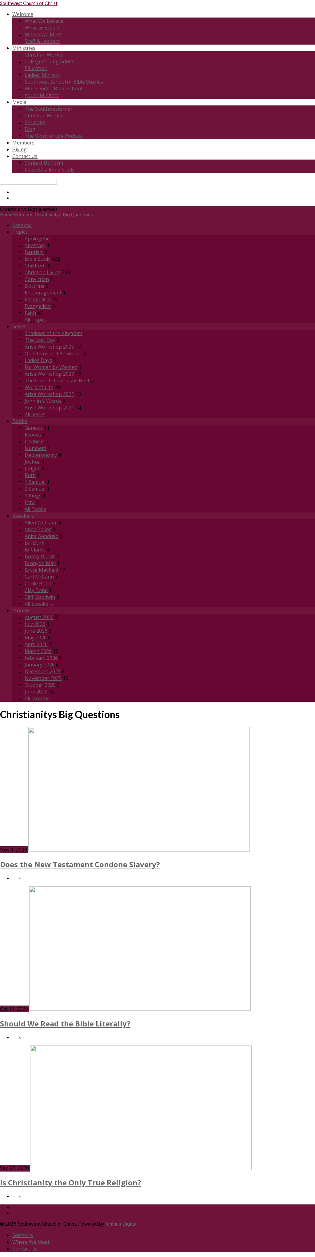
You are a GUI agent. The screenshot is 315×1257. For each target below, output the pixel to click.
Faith (30, 313)
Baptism (34, 252)
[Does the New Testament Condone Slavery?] (139, 850)
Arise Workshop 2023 (49, 373)
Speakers (23, 515)
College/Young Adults (49, 61)
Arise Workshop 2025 (49, 346)
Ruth (30, 475)
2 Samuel (35, 488)
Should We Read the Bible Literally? (65, 1023)
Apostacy (35, 245)
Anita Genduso (41, 536)
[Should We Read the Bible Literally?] (140, 1009)
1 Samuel (35, 482)
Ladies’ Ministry (43, 75)
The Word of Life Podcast (54, 135)
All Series (35, 414)
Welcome (22, 14)
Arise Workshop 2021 (49, 407)
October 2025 (40, 685)
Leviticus (35, 441)
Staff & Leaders (42, 41)
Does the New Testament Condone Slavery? (80, 864)
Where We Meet (43, 34)
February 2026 (41, 657)
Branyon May (40, 563)
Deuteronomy (41, 455)
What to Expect (42, 27)
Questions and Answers (52, 353)
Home (6, 215)
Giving (19, 149)
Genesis (34, 428)
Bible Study (37, 258)
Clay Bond (36, 590)
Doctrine (35, 286)
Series (19, 326)
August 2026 (39, 617)
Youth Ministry (42, 95)
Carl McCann (39, 576)
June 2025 (36, 691)
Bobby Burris (40, 556)
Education (36, 68)
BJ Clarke (35, 549)
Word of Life (39, 387)
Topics (20, 231)
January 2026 (40, 664)
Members (23, 142)
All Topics (36, 319)
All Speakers (39, 603)
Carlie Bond (38, 583)
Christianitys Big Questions (64, 215)
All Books (35, 509)
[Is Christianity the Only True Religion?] (141, 1168)
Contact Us (25, 156)
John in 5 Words (43, 400)
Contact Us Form (44, 163)
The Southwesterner (49, 108)
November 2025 (43, 678)
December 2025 (43, 671)
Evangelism (38, 299)
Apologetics (38, 238)
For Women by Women (51, 367)
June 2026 (36, 630)
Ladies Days (38, 360)
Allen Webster (41, 522)
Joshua (33, 461)
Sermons (35, 122)
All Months (37, 698)
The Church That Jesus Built (57, 380)
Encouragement (43, 292)
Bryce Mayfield (41, 570)
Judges (32, 468)
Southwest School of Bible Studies (64, 81)
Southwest (29, 3)
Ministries (23, 48)
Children (34, 265)
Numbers (35, 448)
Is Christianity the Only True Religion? (70, 1182)
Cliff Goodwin (40, 597)
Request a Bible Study (49, 169)
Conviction (37, 279)
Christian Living (43, 272)
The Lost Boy (40, 340)
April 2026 (36, 644)
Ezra (30, 502)
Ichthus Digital (121, 1224)
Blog (30, 129)
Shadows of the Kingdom (53, 333)
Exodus (33, 434)
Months (21, 610)
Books (19, 421)
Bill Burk (34, 543)
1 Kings (33, 495)
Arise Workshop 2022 (49, 394)
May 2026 (36, 637)
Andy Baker (38, 529)
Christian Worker (44, 54)
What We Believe (44, 21)
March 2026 (38, 651)
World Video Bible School (53, 88)
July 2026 (35, 624)
